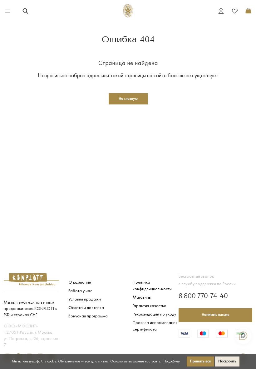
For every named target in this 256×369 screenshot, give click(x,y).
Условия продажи (84, 299)
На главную (128, 99)
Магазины (142, 298)
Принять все (200, 361)
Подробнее (172, 361)
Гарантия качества (149, 306)
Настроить (227, 361)
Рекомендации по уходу (154, 314)
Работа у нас (80, 291)
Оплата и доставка (86, 308)
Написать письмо (215, 315)
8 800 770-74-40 (203, 296)
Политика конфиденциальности (152, 286)
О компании (79, 283)
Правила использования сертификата (155, 326)
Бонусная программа (88, 316)
